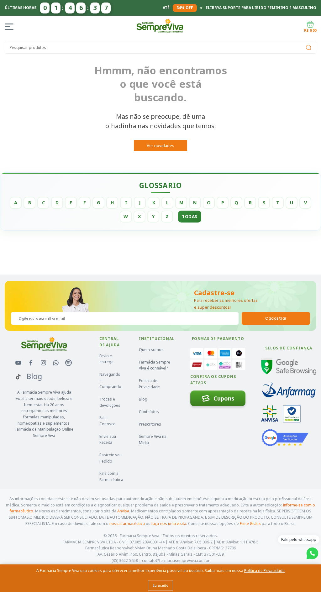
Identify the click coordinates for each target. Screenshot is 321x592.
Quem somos (151, 349)
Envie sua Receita (107, 439)
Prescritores (150, 424)
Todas (189, 216)
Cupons (223, 398)
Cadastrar (275, 318)
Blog (143, 399)
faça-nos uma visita (168, 523)
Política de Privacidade (149, 384)
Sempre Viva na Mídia (152, 439)
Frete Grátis (250, 523)
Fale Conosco (107, 421)
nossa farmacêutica (127, 523)
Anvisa (123, 511)
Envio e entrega (106, 359)
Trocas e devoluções (109, 402)
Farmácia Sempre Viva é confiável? (154, 365)
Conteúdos (149, 411)
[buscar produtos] (308, 47)
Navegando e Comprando (110, 380)
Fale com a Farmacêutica (111, 476)
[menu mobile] (10, 27)
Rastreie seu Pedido (110, 458)
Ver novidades (160, 145)
